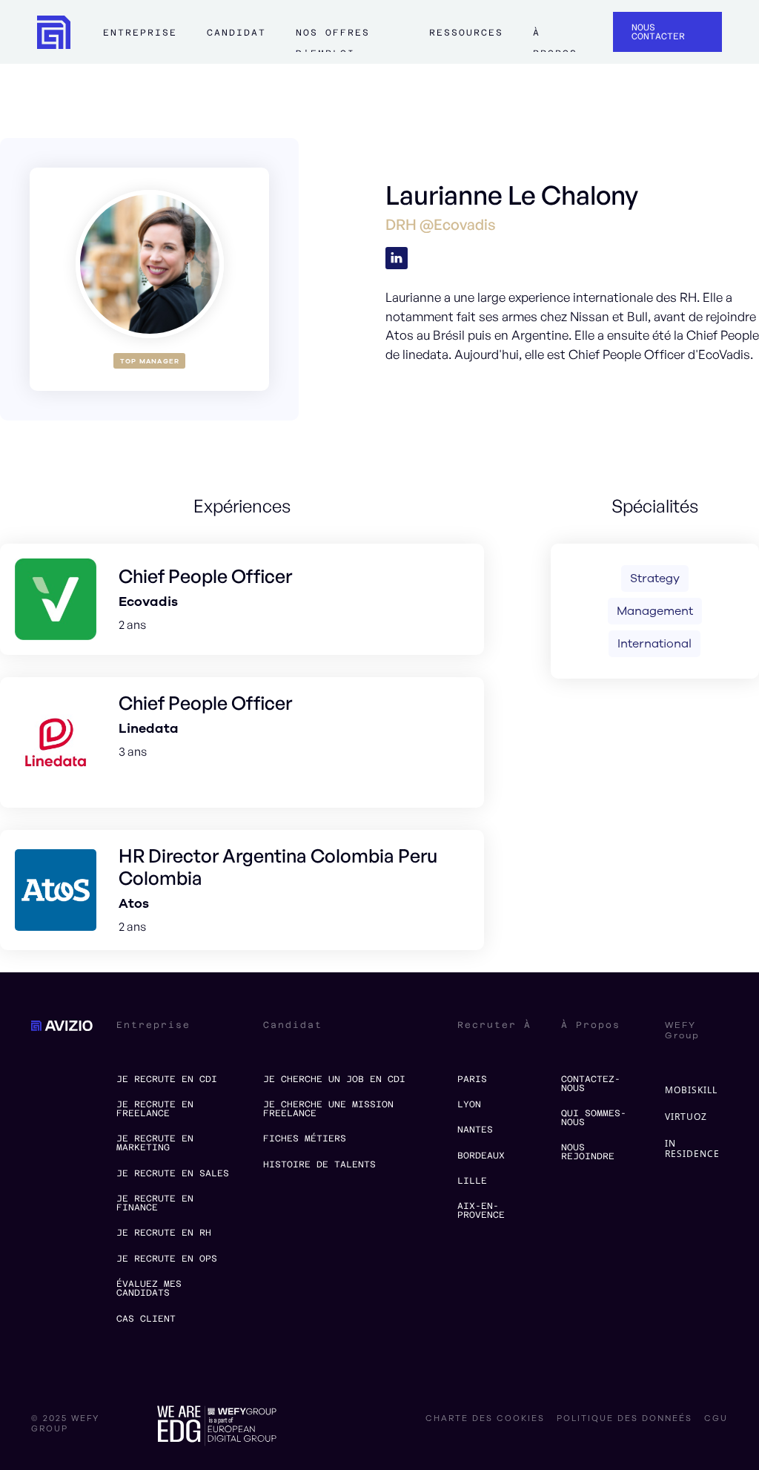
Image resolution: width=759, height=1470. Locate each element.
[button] (140, 39)
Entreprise (140, 32)
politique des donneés (624, 1419)
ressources (466, 32)
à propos (555, 38)
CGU (716, 1419)
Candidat (236, 32)
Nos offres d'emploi (333, 38)
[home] (53, 32)
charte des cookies (485, 1419)
